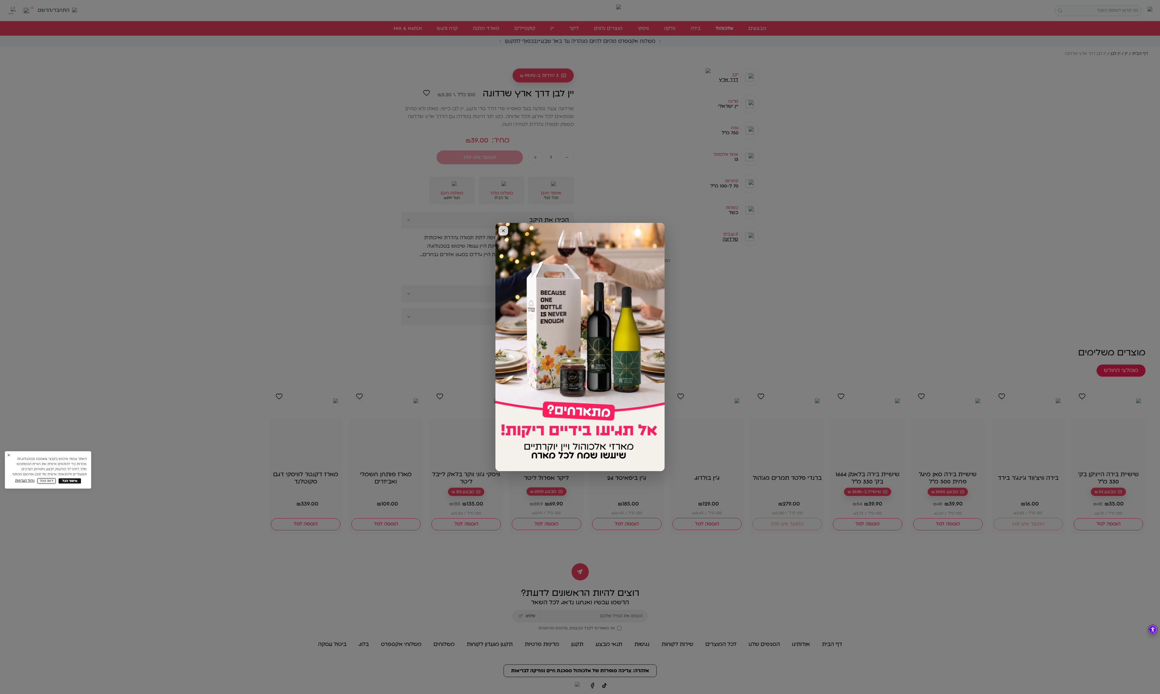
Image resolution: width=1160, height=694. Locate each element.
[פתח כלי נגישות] (1153, 629)
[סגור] (503, 231)
